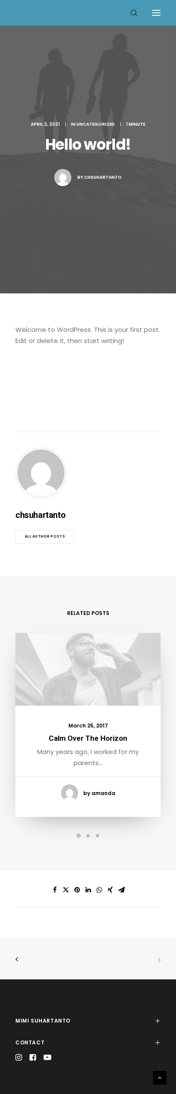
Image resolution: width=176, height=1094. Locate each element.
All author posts (45, 536)
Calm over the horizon (88, 738)
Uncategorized (95, 124)
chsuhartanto (103, 177)
